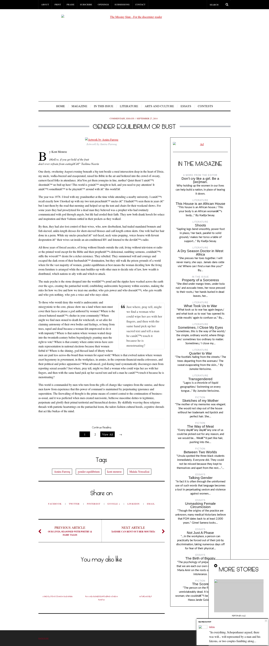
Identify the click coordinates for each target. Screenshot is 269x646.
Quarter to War (200, 353)
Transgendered (200, 379)
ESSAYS (186, 106)
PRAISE (70, 4)
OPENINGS (103, 4)
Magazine (79, 106)
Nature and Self (145, 596)
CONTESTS (205, 106)
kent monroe (114, 471)
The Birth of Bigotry (200, 558)
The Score (200, 584)
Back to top (43, 638)
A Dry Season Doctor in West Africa (200, 252)
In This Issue (103, 106)
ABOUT (45, 4)
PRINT (58, 4)
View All (107, 434)
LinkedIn (134, 503)
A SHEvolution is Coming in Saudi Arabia (58, 596)
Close (266, 621)
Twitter (75, 503)
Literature (129, 106)
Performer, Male (239, 616)
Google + (114, 503)
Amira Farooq (62, 471)
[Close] (216, 566)
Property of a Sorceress (200, 280)
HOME (60, 106)
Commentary (117, 118)
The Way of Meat (200, 426)
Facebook (55, 503)
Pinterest (94, 503)
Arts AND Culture (159, 106)
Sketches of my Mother (200, 401)
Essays (130, 118)
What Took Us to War (200, 306)
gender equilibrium (89, 471)
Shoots (200, 225)
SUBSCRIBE (86, 4)
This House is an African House (200, 204)
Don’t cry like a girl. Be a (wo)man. (200, 180)
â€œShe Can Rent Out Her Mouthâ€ (133, 529)
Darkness (212, 627)
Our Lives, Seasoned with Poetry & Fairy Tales (70, 530)
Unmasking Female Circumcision (200, 505)
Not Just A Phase (200, 533)
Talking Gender (200, 478)
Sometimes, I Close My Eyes (200, 327)
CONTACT (140, 4)
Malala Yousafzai (139, 471)
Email (151, 503)
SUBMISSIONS (122, 4)
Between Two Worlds (200, 452)
